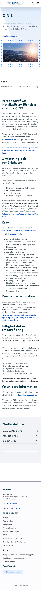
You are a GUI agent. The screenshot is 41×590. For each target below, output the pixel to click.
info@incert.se (14, 508)
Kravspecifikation (15, 234)
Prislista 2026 (8, 545)
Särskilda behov (9, 562)
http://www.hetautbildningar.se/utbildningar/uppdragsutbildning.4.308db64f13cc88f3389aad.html (20, 318)
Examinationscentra (13, 572)
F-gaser (5, 517)
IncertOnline (10, 139)
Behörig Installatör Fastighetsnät (15, 542)
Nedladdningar (9, 36)
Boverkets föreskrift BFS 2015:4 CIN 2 (19, 230)
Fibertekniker (8, 521)
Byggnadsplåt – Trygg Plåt (12, 538)
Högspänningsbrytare (11, 531)
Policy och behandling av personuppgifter (18, 555)
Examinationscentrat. (27, 395)
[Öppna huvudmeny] (37, 3)
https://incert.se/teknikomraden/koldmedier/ (20, 215)
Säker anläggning (9, 528)
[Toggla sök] (33, 3)
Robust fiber (7, 524)
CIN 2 (5, 535)
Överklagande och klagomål (13, 558)
